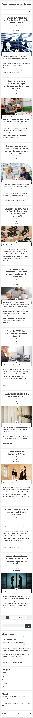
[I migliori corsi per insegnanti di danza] (16, 474)
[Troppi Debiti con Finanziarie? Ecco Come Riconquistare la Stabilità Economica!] (16, 295)
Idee (17, 223)
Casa (17, 403)
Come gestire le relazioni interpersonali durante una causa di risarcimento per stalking (16, 560)
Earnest (17, 519)
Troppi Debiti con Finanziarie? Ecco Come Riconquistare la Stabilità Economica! (16, 273)
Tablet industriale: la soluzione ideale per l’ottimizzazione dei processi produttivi (16, 85)
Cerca (28, 626)
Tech (17, 95)
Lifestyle (17, 570)
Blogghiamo (27, 713)
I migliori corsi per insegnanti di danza (16, 453)
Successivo (22, 617)
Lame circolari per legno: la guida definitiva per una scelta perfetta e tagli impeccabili (16, 213)
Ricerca (4, 623)
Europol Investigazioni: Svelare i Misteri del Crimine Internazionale (16, 20)
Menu (4, 11)
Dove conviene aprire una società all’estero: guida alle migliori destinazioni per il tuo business (16, 150)
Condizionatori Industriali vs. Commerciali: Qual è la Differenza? (16, 512)
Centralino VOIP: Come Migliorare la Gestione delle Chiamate (16, 333)
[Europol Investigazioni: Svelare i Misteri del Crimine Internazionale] (16, 44)
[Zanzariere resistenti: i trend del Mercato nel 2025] (16, 416)
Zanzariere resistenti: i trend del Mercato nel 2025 (16, 395)
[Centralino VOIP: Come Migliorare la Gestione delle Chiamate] (16, 356)
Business (17, 30)
